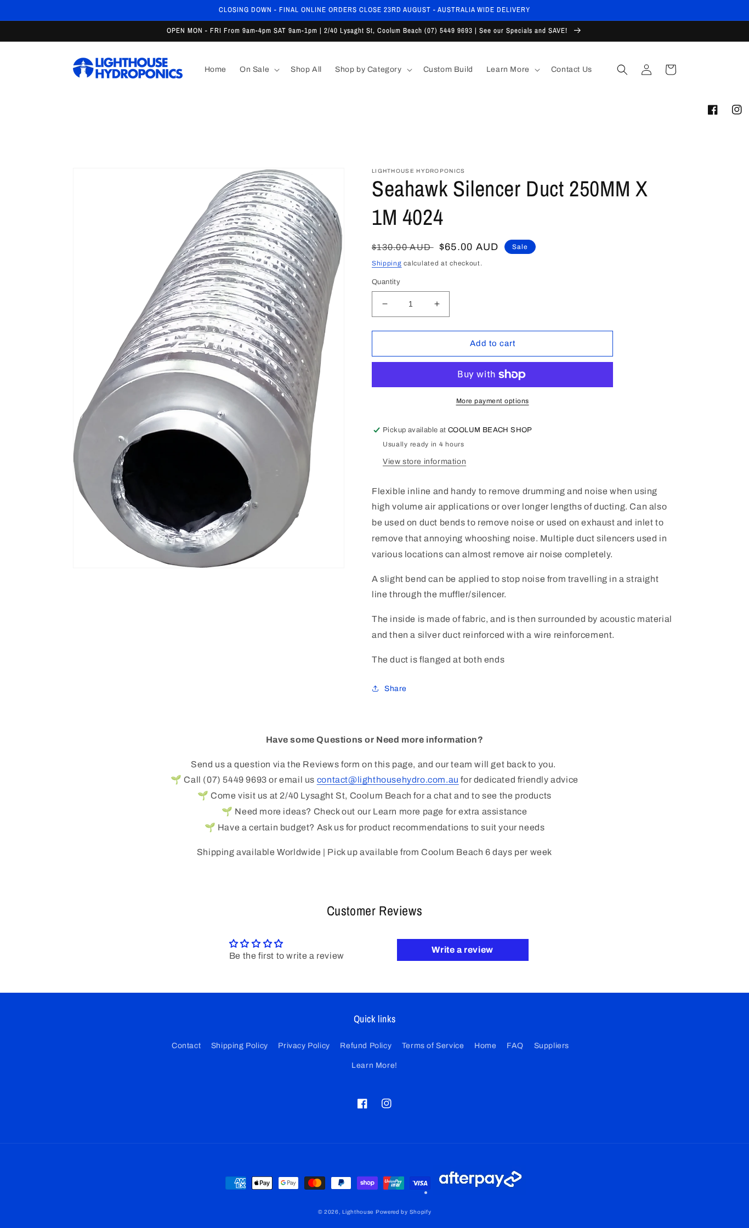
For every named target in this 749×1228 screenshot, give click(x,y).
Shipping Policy (239, 1046)
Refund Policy (365, 1046)
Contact (186, 1046)
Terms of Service (433, 1046)
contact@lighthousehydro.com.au (388, 779)
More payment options (492, 401)
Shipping (387, 263)
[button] (258, 69)
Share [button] (395, 688)
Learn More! (374, 1065)
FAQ (515, 1046)
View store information (424, 461)
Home (485, 1046)
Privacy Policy (304, 1046)
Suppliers (551, 1046)
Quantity (386, 282)
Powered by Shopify (404, 1212)
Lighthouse (357, 1212)
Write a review (462, 949)
